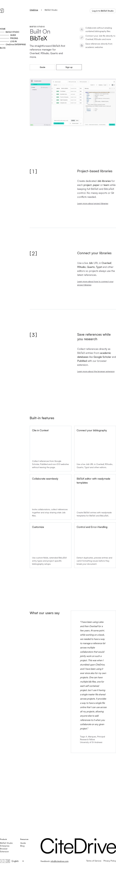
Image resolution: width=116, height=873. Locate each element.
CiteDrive (34, 10)
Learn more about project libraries (92, 203)
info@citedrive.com (59, 861)
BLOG (2, 48)
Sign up (69, 67)
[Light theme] (1, 861)
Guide (42, 67)
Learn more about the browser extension (96, 371)
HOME (3, 29)
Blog (22, 846)
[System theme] (8, 861)
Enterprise (4, 846)
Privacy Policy (110, 861)
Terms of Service (93, 861)
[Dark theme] (5, 861)
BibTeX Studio (6, 843)
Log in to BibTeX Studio (103, 11)
